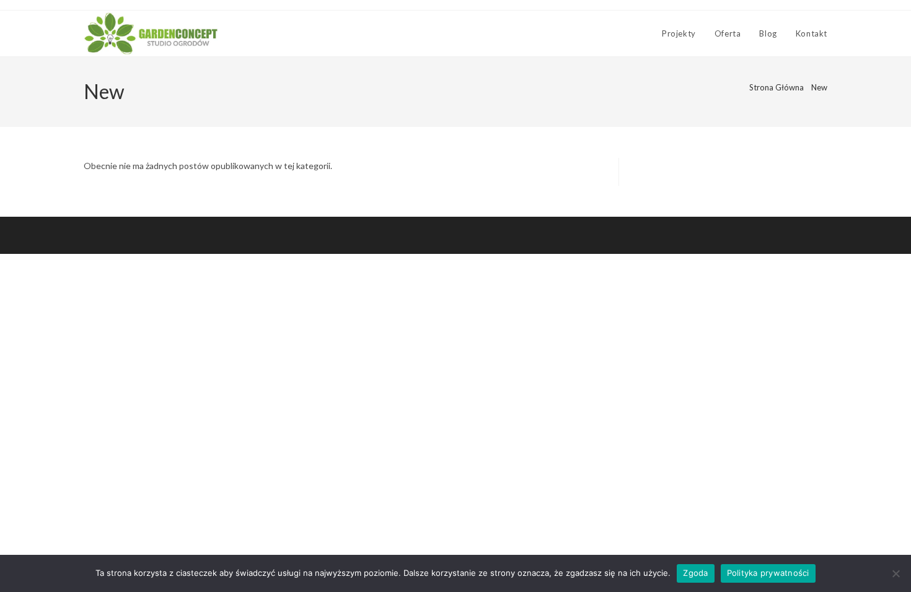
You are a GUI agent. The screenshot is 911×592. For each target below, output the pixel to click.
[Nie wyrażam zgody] (895, 573)
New (819, 87)
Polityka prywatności (768, 573)
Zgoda (695, 573)
